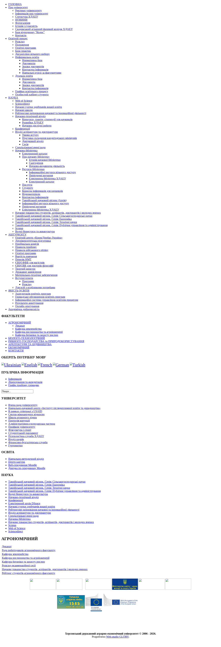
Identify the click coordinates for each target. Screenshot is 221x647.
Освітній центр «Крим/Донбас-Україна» (39, 237)
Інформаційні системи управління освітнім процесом (46, 299)
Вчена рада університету (22, 405)
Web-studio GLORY (117, 636)
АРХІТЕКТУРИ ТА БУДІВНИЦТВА (30, 344)
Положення (22, 44)
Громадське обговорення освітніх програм (40, 296)
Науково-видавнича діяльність (47, 166)
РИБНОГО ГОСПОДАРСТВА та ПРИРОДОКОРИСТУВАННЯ (46, 341)
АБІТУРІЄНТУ (17, 234)
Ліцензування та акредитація (25, 382)
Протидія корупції (19, 420)
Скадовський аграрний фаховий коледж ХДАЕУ (44, 29)
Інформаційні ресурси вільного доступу (52, 172)
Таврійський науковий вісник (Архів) (44, 200)
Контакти (20, 35)
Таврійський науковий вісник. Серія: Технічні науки (46, 222)
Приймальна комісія (27, 243)
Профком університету (21, 426)
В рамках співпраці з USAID (25, 411)
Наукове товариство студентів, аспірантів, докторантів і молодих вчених (58, 212)
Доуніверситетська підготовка (33, 240)
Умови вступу (30, 134)
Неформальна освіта (27, 57)
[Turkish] (77, 364)
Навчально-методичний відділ (26, 458)
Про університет (18, 7)
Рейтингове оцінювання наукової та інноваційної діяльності (50, 113)
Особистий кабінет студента (32, 94)
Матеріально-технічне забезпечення (36, 275)
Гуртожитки (15, 445)
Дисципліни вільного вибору (32, 54)
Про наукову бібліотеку (36, 156)
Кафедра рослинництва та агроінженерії (39, 331)
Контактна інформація (35, 69)
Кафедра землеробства (28, 328)
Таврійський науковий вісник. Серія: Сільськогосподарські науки (53, 215)
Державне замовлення (28, 271)
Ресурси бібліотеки (33, 169)
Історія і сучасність (26, 26)
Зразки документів (33, 66)
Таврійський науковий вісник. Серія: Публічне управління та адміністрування (61, 225)
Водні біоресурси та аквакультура (35, 231)
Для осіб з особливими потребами (35, 287)
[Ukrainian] (11, 364)
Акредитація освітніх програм (33, 293)
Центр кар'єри (16, 461)
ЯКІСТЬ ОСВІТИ (18, 290)
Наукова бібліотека (26, 150)
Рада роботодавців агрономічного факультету (28, 550)
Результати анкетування (29, 303)
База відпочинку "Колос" (30, 32)
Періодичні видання (41, 175)
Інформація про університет (31, 13)
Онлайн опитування (27, 306)
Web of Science (23, 100)
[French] (45, 364)
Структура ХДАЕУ (26, 16)
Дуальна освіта (24, 75)
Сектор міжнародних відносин (26, 414)
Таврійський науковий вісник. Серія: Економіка (43, 219)
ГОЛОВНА (15, 4)
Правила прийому (26, 247)
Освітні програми (25, 47)
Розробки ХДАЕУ (33, 122)
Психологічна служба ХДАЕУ (26, 436)
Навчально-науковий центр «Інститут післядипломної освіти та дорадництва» (54, 408)
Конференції (22, 128)
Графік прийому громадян (23, 385)
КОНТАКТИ (16, 350)
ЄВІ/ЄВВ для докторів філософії (34, 265)
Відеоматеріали (31, 194)
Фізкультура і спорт (19, 429)
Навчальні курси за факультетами (41, 72)
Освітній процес (18, 38)
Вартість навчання (26, 256)
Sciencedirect (22, 103)
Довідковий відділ (33, 141)
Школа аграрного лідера (22, 417)
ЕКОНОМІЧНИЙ (18, 347)
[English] (29, 364)
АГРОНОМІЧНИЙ (19, 322)
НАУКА (13, 97)
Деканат (20, 325)
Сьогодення (36, 162)
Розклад (20, 41)
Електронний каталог (35, 153)
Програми (28, 281)
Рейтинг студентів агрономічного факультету (28, 573)
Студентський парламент (23, 433)
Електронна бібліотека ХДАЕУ (47, 178)
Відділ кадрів (16, 439)
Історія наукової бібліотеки (45, 159)
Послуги (27, 184)
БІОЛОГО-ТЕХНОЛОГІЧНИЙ (26, 338)
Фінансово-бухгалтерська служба (27, 442)
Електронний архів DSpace (24, 503)
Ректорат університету (28, 10)
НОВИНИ (21, 19)
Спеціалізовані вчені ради (30, 147)
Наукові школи (24, 110)
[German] (61, 364)
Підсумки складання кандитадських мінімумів (49, 138)
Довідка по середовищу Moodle (26, 468)
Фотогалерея (22, 22)
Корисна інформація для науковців (42, 191)
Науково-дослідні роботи (36, 125)
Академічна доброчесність (23, 309)
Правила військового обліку (31, 250)
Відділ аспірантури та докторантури (36, 131)
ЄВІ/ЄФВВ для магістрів (30, 262)
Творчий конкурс (25, 268)
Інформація (15, 378)
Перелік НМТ (23, 259)
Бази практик (23, 50)
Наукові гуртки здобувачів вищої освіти (38, 106)
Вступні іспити (24, 278)
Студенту (27, 187)
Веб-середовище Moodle (22, 465)
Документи (28, 63)
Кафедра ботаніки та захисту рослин (36, 335)
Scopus (19, 228)
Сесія (25, 144)
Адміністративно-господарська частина (31, 423)
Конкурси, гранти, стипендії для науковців (47, 119)
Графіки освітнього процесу (31, 91)
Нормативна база (32, 60)
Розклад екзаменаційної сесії (19, 565)
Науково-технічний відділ (30, 116)
